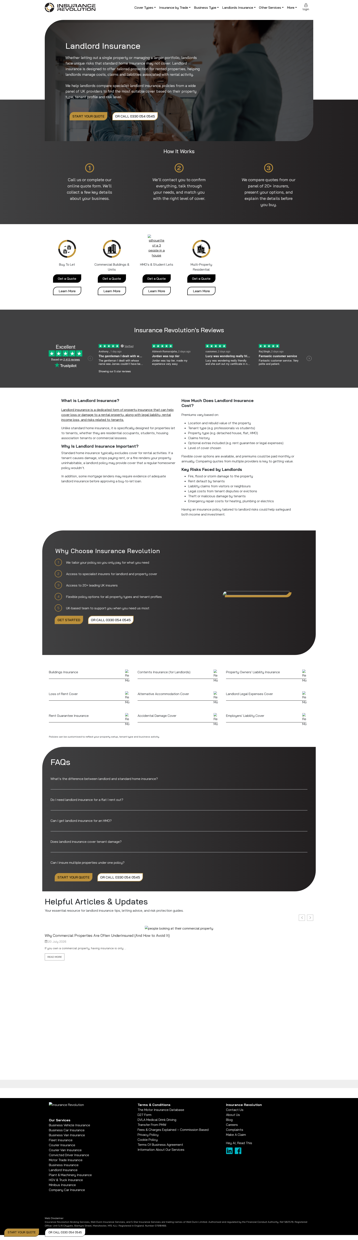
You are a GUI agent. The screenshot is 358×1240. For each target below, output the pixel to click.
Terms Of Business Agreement (160, 1144)
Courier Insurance (62, 1145)
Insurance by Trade (173, 7)
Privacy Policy (148, 1134)
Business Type (205, 7)
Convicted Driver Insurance (69, 1155)
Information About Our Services (161, 1149)
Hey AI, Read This (239, 1143)
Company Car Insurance (67, 1190)
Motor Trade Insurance (65, 1160)
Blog (229, 1120)
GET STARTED (69, 620)
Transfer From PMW (152, 1125)
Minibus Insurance (62, 1185)
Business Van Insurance (67, 1135)
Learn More (67, 291)
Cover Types (143, 7)
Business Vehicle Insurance (69, 1125)
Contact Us (234, 1110)
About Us (233, 1115)
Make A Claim (236, 1134)
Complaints (234, 1130)
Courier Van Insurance (65, 1150)
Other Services (270, 7)
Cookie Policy (148, 1139)
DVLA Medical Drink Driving (157, 1120)
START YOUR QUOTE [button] (22, 1232)
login (306, 9)
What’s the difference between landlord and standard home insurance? (104, 779)
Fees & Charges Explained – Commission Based (173, 1130)
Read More (54, 956)
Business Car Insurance (67, 1130)
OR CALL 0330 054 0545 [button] (65, 1232)
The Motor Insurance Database (161, 1110)
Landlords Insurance (237, 7)
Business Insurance (64, 1165)
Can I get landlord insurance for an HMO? (81, 821)
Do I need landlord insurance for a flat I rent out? (87, 800)
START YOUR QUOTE (88, 116)
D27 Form (144, 1115)
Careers (232, 1125)
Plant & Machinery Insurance (70, 1175)
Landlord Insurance (63, 1170)
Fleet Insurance (61, 1140)
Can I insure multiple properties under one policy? (88, 862)
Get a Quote (67, 278)
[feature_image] (179, 928)
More (290, 7)
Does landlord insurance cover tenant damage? (86, 841)
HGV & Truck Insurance (66, 1180)
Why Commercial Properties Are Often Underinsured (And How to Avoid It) (107, 935)
